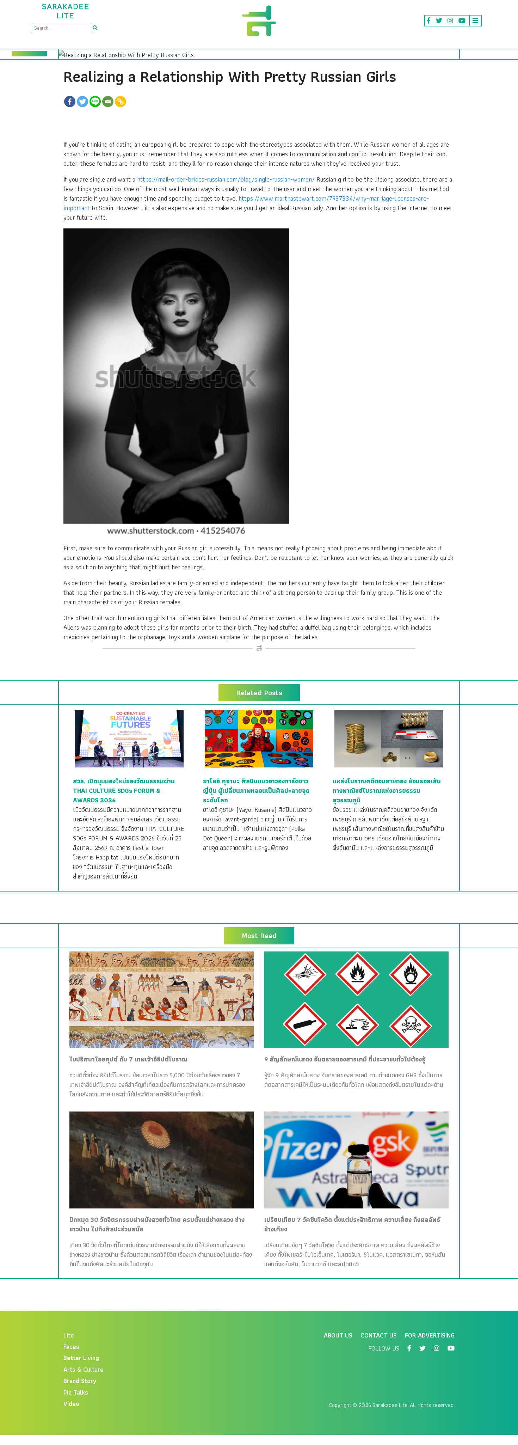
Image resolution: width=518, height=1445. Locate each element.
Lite (68, 1335)
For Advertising (430, 1335)
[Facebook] (69, 101)
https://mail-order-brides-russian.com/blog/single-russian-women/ (226, 179)
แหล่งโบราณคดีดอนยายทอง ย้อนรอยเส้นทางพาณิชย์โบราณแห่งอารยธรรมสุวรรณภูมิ (387, 790)
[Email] (107, 101)
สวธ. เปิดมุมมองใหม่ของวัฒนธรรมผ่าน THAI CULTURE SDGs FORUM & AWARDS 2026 (124, 790)
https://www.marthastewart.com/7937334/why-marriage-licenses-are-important (246, 203)
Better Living (81, 1358)
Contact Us (378, 1335)
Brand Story (80, 1381)
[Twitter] (82, 101)
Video (71, 1403)
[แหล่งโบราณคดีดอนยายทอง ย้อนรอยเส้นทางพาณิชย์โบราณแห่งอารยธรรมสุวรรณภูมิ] (388, 738)
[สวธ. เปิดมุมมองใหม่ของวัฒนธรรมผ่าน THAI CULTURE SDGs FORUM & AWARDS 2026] (129, 738)
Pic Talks (75, 1392)
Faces (71, 1346)
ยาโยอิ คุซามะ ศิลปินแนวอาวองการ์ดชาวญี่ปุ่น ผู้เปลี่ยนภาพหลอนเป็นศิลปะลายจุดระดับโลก (256, 790)
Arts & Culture (83, 1369)
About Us (338, 1335)
